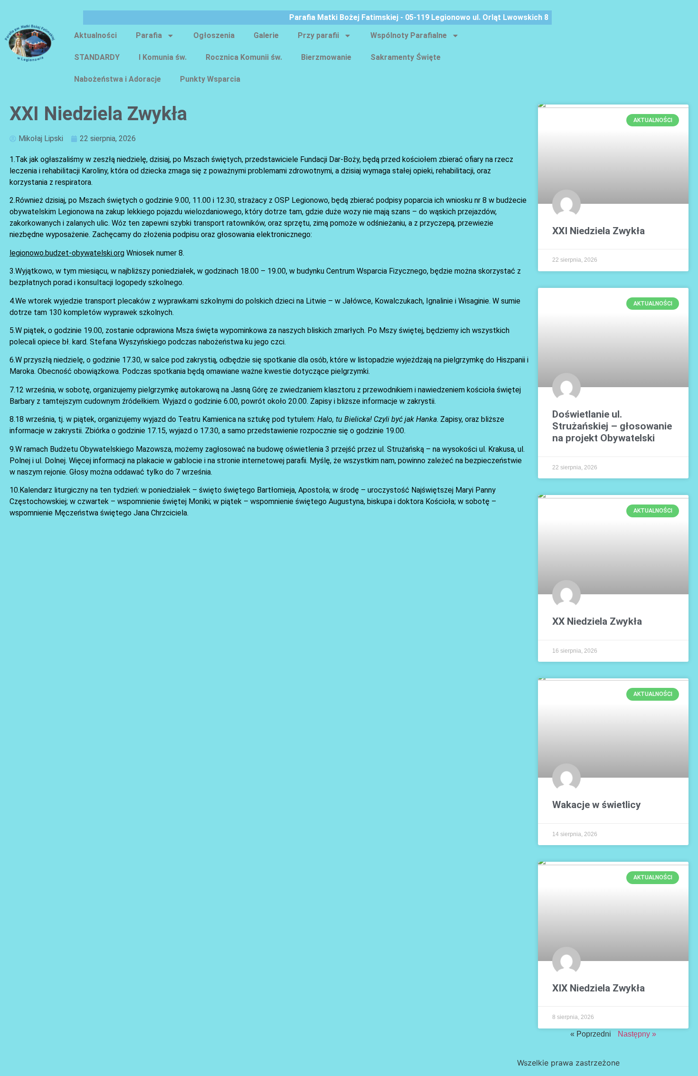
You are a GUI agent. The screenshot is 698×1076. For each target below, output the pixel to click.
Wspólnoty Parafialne (408, 35)
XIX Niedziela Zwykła (598, 988)
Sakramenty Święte (405, 57)
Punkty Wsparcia (210, 79)
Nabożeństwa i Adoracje (117, 79)
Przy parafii (318, 35)
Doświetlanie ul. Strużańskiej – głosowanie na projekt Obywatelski (612, 426)
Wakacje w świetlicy (596, 804)
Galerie (266, 35)
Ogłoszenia (214, 35)
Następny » (637, 1034)
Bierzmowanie (326, 57)
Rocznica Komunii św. (244, 57)
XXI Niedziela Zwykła (598, 231)
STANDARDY (97, 57)
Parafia (149, 35)
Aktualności (95, 35)
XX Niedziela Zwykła (597, 621)
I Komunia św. (163, 57)
